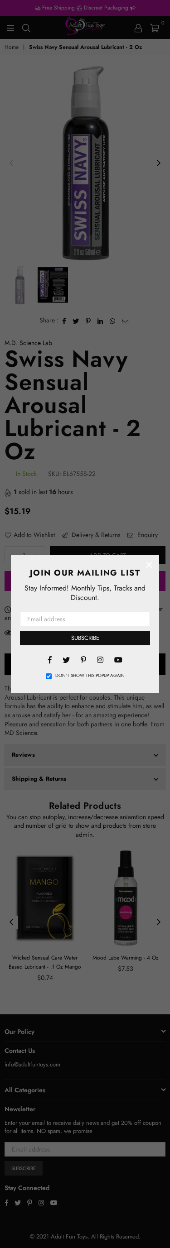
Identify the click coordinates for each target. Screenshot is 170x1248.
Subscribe (85, 638)
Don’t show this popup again (90, 675)
